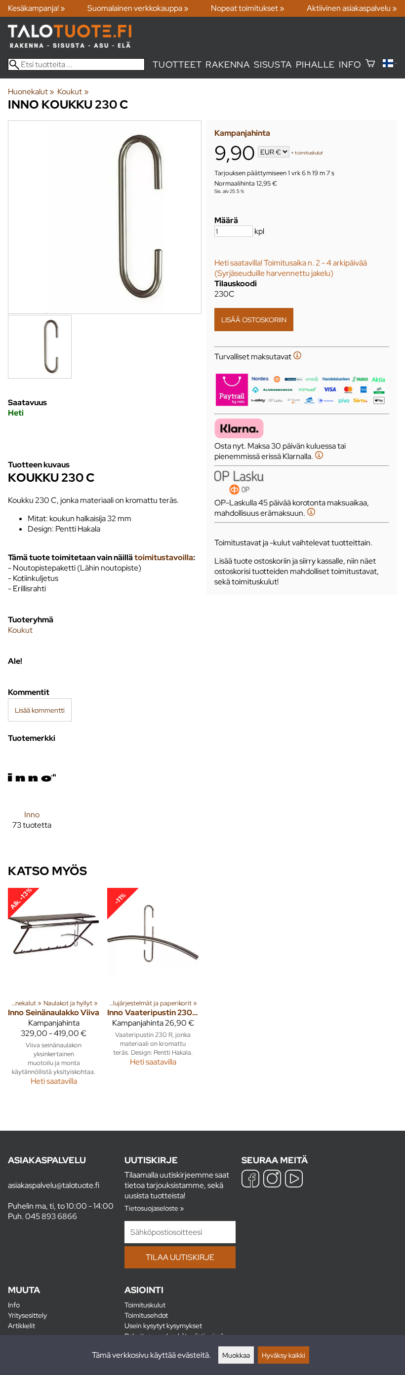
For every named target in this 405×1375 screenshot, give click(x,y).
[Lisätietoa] (297, 356)
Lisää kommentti (40, 710)
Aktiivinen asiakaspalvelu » (352, 8)
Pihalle (315, 64)
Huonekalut (31, 91)
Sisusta (273, 64)
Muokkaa (236, 1355)
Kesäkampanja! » (36, 8)
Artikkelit (21, 1325)
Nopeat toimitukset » (247, 8)
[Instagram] (272, 1180)
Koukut (72, 91)
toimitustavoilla (163, 557)
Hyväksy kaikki (283, 1355)
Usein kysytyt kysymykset (163, 1325)
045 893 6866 (51, 1216)
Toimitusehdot (146, 1315)
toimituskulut (309, 153)
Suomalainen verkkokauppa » (138, 8)
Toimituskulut (144, 1304)
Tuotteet (177, 64)
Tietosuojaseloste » (154, 1208)
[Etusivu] (69, 45)
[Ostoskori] (370, 64)
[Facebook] (250, 1180)
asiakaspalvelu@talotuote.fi (53, 1185)
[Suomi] (390, 64)
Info (350, 64)
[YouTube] (294, 1180)
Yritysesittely (27, 1315)
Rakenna (227, 64)
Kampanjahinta (242, 133)
